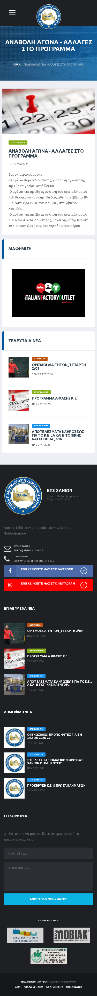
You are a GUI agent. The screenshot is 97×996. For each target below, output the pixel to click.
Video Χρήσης (33, 987)
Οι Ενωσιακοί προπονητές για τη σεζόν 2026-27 (54, 736)
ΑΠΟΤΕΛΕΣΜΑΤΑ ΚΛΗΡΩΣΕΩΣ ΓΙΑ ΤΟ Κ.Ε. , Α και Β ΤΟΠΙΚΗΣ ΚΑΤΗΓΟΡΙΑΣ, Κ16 (58, 435)
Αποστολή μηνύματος (48, 899)
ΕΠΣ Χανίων (28, 981)
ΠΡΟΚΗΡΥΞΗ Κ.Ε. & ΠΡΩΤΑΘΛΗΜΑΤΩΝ (56, 785)
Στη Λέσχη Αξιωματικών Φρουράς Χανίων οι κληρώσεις (55, 761)
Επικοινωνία (74, 987)
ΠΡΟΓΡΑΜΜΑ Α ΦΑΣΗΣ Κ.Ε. (55, 398)
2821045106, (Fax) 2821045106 (34, 560)
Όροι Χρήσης (54, 987)
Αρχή (16, 64)
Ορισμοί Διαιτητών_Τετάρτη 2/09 (59, 367)
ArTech (43, 981)
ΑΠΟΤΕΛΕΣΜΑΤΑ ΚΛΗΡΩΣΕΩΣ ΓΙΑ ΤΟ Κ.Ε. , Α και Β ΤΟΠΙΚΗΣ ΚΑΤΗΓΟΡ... (59, 683)
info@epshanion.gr (28, 550)
